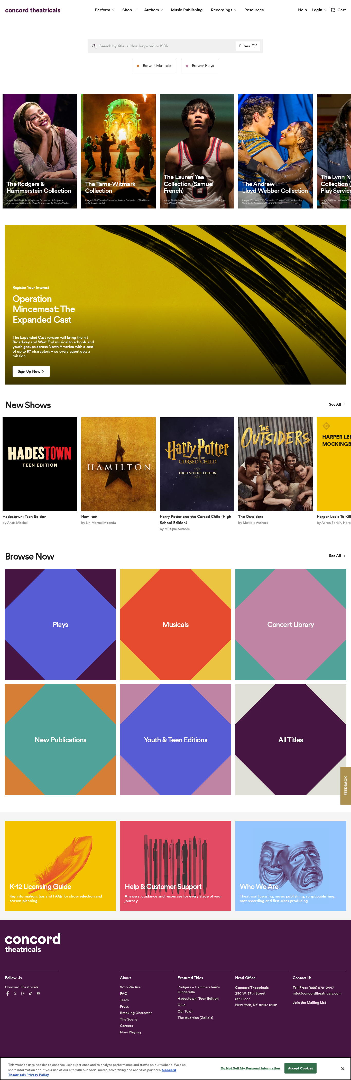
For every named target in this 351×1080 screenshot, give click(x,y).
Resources (254, 9)
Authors (151, 9)
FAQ (123, 993)
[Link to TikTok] (31, 993)
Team (124, 1000)
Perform (102, 9)
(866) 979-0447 (321, 988)
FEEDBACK (346, 785)
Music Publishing (187, 9)
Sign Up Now (29, 371)
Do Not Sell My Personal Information (250, 1068)
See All (335, 404)
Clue (182, 1005)
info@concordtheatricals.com (317, 993)
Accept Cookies (300, 1068)
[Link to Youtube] (39, 993)
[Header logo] (31, 10)
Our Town (185, 1011)
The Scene (128, 1019)
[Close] (342, 1068)
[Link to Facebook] (8, 993)
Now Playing (130, 1032)
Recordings (221, 9)
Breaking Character (136, 1013)
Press (124, 1006)
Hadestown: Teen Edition (198, 998)
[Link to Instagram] (23, 993)
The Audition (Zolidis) (195, 1018)
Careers (126, 1026)
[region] (175, 1068)
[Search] (94, 46)
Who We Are (130, 987)
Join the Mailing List (309, 1002)
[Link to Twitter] (16, 993)
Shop (127, 9)
